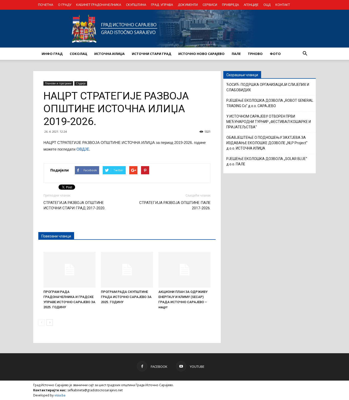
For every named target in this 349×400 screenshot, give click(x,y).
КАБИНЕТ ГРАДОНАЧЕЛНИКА (98, 4)
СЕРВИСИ (210, 4)
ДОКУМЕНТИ (188, 4)
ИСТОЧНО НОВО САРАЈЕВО (201, 53)
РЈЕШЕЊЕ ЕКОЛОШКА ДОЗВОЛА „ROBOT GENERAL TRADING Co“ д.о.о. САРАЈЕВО (269, 103)
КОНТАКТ (282, 4)
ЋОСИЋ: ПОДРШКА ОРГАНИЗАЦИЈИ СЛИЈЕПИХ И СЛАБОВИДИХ (267, 87)
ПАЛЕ (236, 53)
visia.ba (59, 395)
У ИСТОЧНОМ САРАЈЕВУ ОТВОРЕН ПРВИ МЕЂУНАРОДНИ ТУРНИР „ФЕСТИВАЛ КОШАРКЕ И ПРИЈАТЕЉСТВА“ (268, 121)
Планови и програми (58, 83)
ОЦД (267, 4)
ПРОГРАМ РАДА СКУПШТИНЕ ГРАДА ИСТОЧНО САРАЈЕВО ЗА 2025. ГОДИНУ (126, 297)
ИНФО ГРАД (52, 53)
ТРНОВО (255, 53)
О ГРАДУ (64, 4)
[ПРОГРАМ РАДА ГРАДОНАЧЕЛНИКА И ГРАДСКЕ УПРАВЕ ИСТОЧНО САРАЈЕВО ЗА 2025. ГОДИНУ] (69, 270)
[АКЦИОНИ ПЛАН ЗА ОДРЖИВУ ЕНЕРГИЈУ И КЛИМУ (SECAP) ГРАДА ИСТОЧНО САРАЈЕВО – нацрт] (184, 270)
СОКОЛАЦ (78, 53)
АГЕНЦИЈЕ (251, 4)
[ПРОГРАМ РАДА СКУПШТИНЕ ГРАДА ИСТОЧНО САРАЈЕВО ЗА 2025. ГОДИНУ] (127, 270)
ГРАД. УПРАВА (162, 4)
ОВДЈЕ (82, 149)
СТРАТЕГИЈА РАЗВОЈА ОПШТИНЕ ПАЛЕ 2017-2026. (175, 205)
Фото (275, 53)
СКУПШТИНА (136, 4)
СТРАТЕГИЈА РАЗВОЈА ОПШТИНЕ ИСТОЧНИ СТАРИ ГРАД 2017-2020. (74, 205)
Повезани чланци (56, 236)
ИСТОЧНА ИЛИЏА (109, 53)
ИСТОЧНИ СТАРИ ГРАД (151, 53)
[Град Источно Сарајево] (174, 29)
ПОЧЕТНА (45, 4)
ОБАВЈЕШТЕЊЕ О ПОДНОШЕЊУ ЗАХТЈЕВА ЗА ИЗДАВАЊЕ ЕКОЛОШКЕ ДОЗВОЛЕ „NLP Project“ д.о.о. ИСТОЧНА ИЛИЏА (266, 142)
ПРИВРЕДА (230, 4)
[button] (305, 54)
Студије (81, 83)
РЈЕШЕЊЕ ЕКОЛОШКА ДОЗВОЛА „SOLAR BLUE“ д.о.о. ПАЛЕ (266, 161)
